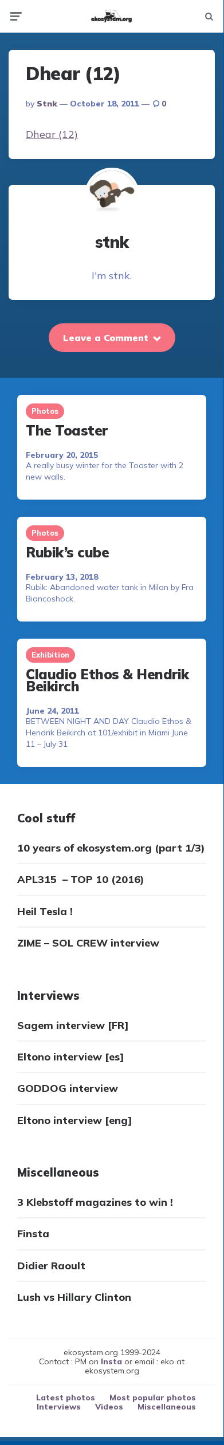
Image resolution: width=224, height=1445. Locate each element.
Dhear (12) (52, 134)
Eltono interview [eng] (74, 1120)
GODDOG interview (67, 1088)
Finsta (33, 1233)
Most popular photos (152, 1397)
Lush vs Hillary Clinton (74, 1297)
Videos (109, 1407)
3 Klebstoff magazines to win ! (95, 1202)
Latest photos (65, 1397)
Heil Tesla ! (45, 911)
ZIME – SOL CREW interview (88, 942)
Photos (45, 410)
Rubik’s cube (67, 552)
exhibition (50, 654)
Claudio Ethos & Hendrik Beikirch (107, 680)
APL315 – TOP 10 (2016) (80, 879)
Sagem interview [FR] (73, 1025)
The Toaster (67, 430)
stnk (47, 103)
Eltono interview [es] (70, 1056)
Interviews (59, 1407)
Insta (111, 1361)
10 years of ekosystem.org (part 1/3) (111, 847)
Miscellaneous (166, 1407)
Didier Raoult (51, 1265)
